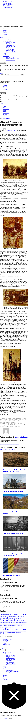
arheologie (11, 614)
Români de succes (10, 45)
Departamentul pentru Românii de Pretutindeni (11, 619)
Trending (5, 34)
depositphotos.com (7, 639)
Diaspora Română (7, 3)
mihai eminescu (18, 624)
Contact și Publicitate (8, 6)
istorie (18, 622)
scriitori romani (16, 631)
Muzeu (14, 625)
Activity (5, 111)
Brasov (15, 614)
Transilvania (3, 634)
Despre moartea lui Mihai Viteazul (13, 491)
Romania (9, 629)
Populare (5, 32)
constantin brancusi (15, 616)
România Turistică (7, 1)
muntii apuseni (10, 625)
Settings (5, 114)
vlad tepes (9, 634)
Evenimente (9, 47)
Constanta (9, 616)
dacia (26, 616)
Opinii (4, 54)
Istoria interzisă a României (12, 58)
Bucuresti (25, 614)
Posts (4, 107)
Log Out (5, 115)
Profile (4, 106)
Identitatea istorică (7, 449)
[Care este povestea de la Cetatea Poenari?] (15, 502)
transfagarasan (18, 632)
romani (2, 629)
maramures (22, 622)
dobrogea (18, 620)
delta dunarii (5, 618)
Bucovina (19, 614)
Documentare (6, 56)
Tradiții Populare (10, 49)
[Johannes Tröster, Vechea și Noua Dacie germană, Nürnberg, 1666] (15, 460)
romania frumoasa (20, 629)
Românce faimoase (10, 46)
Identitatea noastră (7, 41)
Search (21, 74)
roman (22, 627)
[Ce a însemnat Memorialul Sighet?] (15, 523)
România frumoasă (10, 42)
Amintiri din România (11, 52)
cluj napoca (5, 616)
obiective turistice (5, 627)
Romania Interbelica (14, 444)
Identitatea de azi (7, 39)
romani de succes (4, 631)
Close (1, 648)
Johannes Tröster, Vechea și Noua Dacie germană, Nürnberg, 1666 (15, 470)
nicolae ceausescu (19, 625)
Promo (4, 643)
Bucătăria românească (11, 50)
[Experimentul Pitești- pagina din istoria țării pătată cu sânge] (15, 544)
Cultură (4, 53)
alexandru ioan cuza (4, 614)
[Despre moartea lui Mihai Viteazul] (15, 481)
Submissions (6, 109)
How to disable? (4, 718)
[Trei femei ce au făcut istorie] (15, 565)
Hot (4, 33)
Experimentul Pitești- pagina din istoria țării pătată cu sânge (15, 554)
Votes (4, 110)
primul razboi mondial (16, 627)
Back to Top (3, 647)
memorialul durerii (8, 624)
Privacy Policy (6, 644)
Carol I (1, 616)
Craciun (20, 616)
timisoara (11, 632)
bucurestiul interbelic (5, 444)
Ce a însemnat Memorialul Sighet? (13, 533)
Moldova (5, 625)
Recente (5, 30)
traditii (14, 632)
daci (24, 616)
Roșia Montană (11, 631)
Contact (5, 641)
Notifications (6, 113)
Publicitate (5, 640)
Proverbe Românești (8, 4)
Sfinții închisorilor (10, 57)
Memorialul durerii (10, 60)
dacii (1, 618)
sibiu (20, 631)
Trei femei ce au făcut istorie (11, 575)
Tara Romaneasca (6, 632)
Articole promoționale (8, 7)
